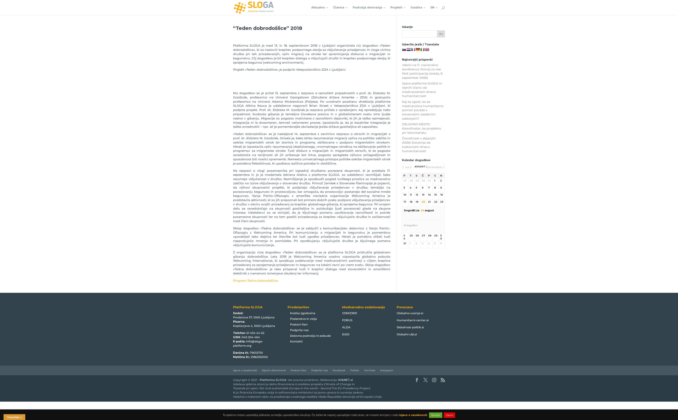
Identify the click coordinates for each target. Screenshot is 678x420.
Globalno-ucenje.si (410, 313)
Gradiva (416, 7)
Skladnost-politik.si (410, 327)
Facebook (339, 370)
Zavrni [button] (449, 415)
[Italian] (422, 49)
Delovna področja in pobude (310, 335)
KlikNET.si (345, 380)
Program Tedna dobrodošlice (255, 280)
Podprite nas (299, 330)
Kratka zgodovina (302, 313)
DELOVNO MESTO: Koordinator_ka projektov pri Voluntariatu (421, 128)
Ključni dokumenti (274, 370)
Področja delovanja (367, 7)
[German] (418, 49)
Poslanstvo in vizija (303, 319)
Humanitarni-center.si (413, 320)
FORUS (347, 320)
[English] (427, 49)
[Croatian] (409, 49)
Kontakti (296, 341)
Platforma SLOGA (273, 380)
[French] (413, 49)
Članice (338, 7)
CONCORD (349, 313)
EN (432, 7)
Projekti (396, 7)
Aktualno (318, 7)
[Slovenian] (404, 49)
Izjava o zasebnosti (245, 370)
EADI (345, 334)
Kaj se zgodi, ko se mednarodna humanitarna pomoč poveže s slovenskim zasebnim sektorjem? (422, 110)
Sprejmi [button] (435, 415)
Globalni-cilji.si (407, 334)
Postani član (299, 324)
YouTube (369, 370)
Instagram (386, 370)
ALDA (346, 327)
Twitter (354, 370)
